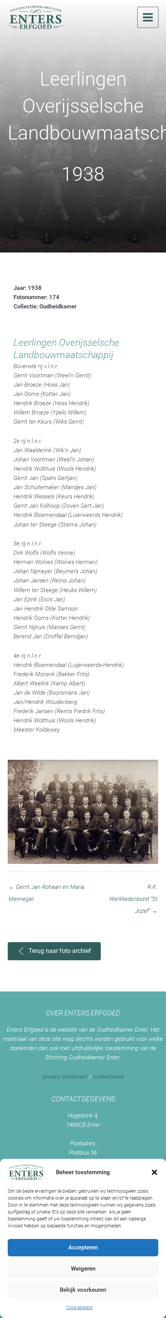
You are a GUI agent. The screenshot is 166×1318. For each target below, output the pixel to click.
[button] (154, 1172)
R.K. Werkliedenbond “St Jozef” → (133, 889)
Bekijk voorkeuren (83, 1289)
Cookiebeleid (79, 1307)
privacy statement (65, 1076)
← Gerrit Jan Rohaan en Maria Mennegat (46, 889)
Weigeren (83, 1268)
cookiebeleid (108, 1076)
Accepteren (83, 1247)
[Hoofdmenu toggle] (147, 17)
